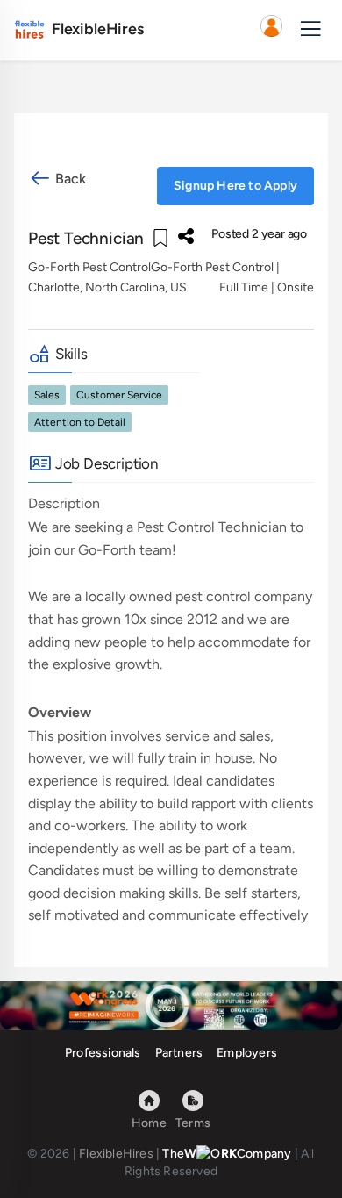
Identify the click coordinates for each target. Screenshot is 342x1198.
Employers (247, 1052)
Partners (179, 1052)
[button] (271, 29)
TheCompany (226, 1153)
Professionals (103, 1052)
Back (69, 178)
